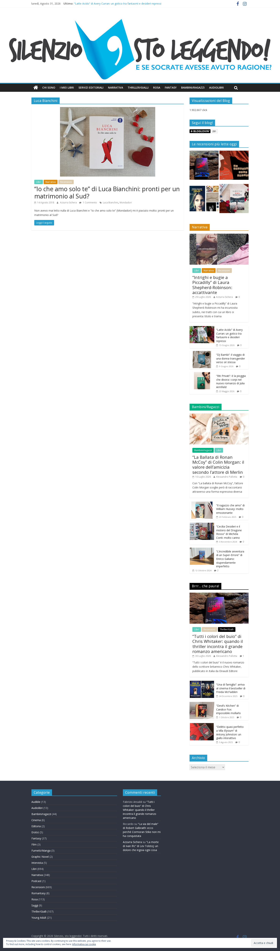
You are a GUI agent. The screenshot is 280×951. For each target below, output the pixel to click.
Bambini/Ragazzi (193, 87)
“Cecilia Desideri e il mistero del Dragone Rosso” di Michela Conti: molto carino (229, 532)
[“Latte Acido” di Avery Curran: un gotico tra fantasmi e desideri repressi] (202, 328)
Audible (35, 802)
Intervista (37, 863)
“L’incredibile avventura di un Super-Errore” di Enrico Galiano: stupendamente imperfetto (230, 559)
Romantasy (38, 893)
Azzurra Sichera (68, 202)
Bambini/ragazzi (203, 450)
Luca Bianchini (110, 202)
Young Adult (38, 917)
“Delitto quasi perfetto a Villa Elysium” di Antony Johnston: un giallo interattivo (230, 732)
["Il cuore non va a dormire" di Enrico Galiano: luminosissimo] (204, 200)
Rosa (156, 87)
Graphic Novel (40, 856)
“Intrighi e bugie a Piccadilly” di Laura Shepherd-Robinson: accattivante (212, 284)
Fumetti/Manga (40, 850)
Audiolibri (216, 87)
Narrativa (115, 87)
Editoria (36, 826)
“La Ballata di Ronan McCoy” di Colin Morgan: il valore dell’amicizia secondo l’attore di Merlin (218, 464)
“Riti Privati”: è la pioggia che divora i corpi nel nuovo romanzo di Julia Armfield (231, 381)
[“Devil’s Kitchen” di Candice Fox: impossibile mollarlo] (202, 704)
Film (34, 844)
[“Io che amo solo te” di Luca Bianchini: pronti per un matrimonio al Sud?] (107, 109)
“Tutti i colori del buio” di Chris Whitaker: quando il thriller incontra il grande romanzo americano (217, 643)
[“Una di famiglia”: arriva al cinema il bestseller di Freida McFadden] (202, 683)
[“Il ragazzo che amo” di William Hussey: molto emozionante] (202, 503)
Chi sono (48, 87)
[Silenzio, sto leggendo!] (140, 18)
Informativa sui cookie (84, 944)
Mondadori (126, 202)
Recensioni (66, 182)
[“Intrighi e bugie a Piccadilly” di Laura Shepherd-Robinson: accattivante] (219, 235)
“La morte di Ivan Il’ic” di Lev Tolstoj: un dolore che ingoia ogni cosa (141, 846)
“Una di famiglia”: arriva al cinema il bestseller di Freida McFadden (230, 688)
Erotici (35, 832)
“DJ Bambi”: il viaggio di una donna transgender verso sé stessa (230, 358)
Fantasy (171, 87)
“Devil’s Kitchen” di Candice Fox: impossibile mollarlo (228, 709)
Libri (38, 182)
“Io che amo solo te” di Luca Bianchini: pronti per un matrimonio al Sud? (107, 192)
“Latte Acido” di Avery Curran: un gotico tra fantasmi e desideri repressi (117, 3)
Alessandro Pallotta (226, 476)
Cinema (36, 820)
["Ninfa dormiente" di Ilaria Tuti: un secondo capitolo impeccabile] (234, 200)
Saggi (34, 905)
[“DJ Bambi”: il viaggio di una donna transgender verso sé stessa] (202, 353)
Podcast (36, 881)
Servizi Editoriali (90, 87)
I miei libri (67, 87)
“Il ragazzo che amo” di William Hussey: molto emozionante (230, 509)
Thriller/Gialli (138, 87)
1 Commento (89, 202)
